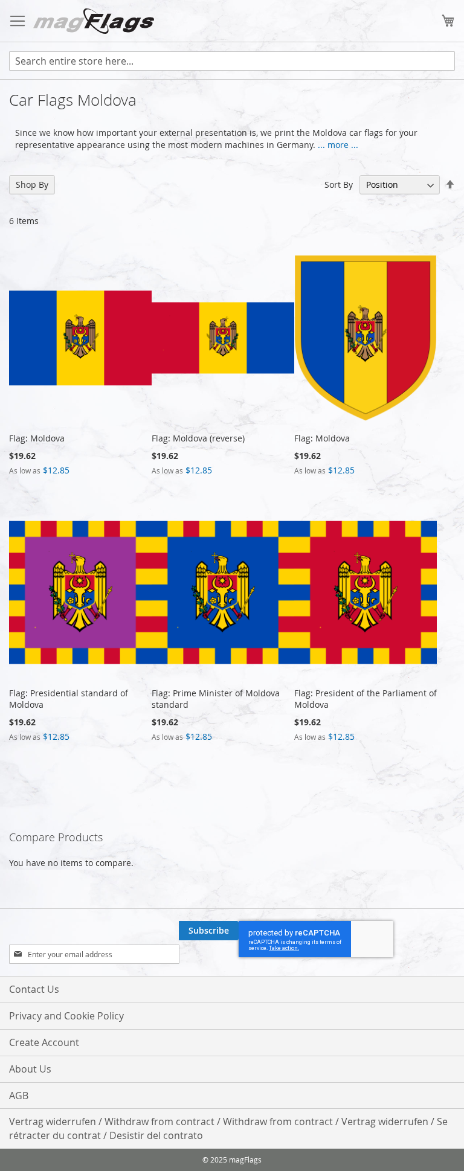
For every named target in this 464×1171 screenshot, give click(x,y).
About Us (30, 1069)
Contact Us (34, 989)
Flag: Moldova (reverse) (198, 438)
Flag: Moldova (37, 438)
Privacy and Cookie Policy (66, 1015)
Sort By (338, 184)
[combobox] (232, 61)
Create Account (44, 1042)
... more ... (338, 144)
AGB (18, 1095)
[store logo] (93, 21)
